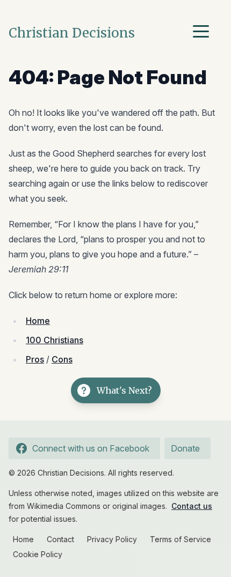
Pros (35, 359)
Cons (62, 359)
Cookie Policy (37, 554)
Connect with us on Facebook (90, 448)
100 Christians (54, 340)
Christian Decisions (72, 33)
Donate (185, 448)
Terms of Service (180, 539)
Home (38, 320)
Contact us (191, 506)
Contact (60, 539)
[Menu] (203, 33)
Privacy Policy (112, 539)
